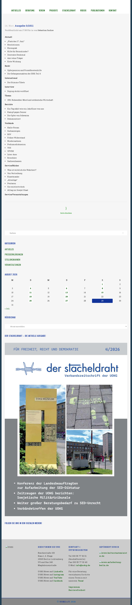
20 (66, 296)
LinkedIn (58, 571)
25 (30, 301)
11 (31, 292)
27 (66, 301)
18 (30, 296)
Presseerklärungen (14, 254)
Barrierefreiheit (77, 590)
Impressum (74, 587)
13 (66, 292)
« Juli (7, 308)
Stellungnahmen (12, 259)
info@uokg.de (83, 565)
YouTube (57, 577)
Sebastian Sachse (45, 30)
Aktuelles (9, 249)
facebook (58, 581)
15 (102, 292)
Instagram (58, 574)
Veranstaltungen (13, 264)
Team (80, 581)
